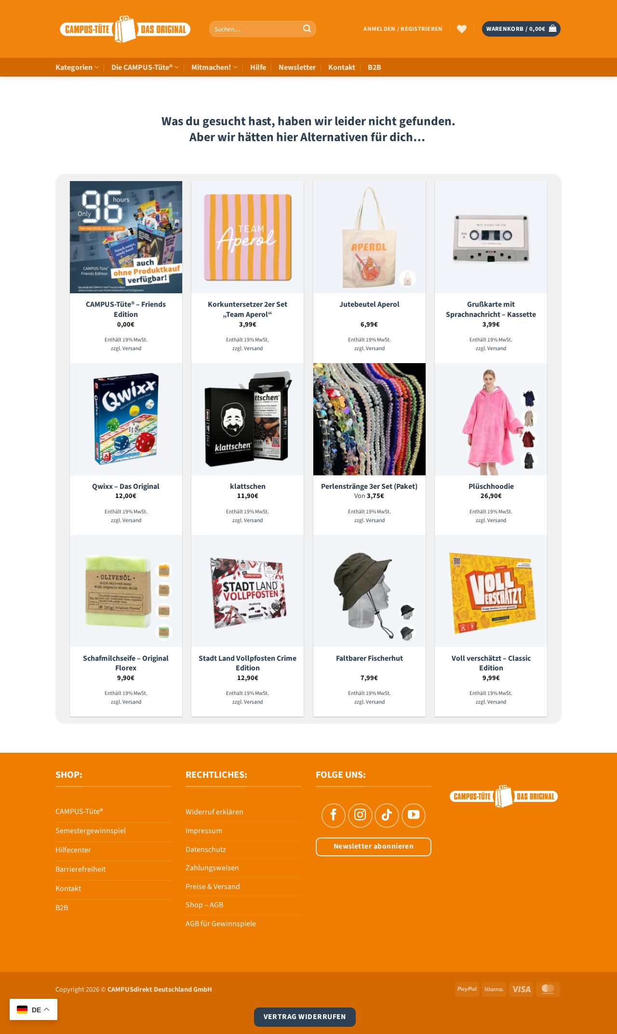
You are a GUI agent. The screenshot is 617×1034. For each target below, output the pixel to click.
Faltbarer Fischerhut (369, 659)
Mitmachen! (211, 67)
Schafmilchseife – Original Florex (126, 663)
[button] (403, 29)
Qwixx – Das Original (126, 487)
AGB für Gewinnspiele (221, 923)
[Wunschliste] (462, 28)
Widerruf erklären (214, 812)
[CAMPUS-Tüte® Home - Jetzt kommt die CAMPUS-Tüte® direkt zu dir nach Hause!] (125, 29)
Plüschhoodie (491, 487)
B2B (374, 67)
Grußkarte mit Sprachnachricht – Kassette (491, 309)
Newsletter (297, 67)
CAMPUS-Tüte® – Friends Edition (126, 309)
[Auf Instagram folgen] (360, 815)
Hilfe (258, 67)
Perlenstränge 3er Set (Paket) (369, 487)
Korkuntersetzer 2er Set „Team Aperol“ (247, 309)
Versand (131, 349)
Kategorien (74, 67)
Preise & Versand (213, 886)
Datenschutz (206, 849)
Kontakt (341, 67)
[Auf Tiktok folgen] (387, 815)
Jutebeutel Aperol (369, 305)
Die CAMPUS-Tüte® (142, 67)
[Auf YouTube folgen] (414, 815)
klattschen (248, 487)
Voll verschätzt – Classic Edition (491, 663)
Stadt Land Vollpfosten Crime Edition (247, 663)
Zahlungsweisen (212, 868)
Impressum (204, 830)
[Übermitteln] (307, 29)
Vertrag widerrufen (305, 1016)
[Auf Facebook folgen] (334, 815)
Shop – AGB (204, 905)
